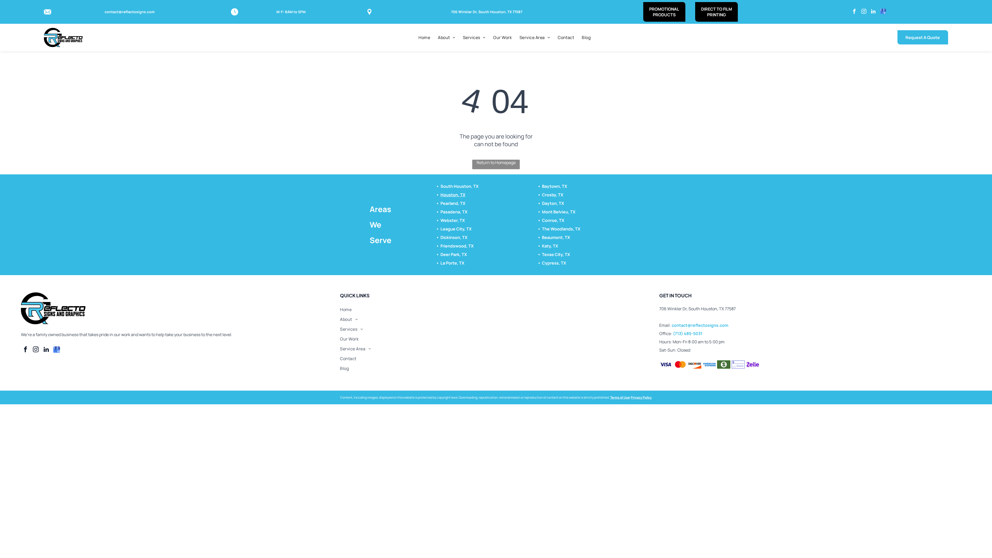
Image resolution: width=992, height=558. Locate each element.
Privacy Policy (641, 397)
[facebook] (854, 12)
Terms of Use (620, 397)
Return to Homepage (496, 162)
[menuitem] (424, 37)
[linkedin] (873, 12)
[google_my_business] (883, 12)
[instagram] (864, 12)
